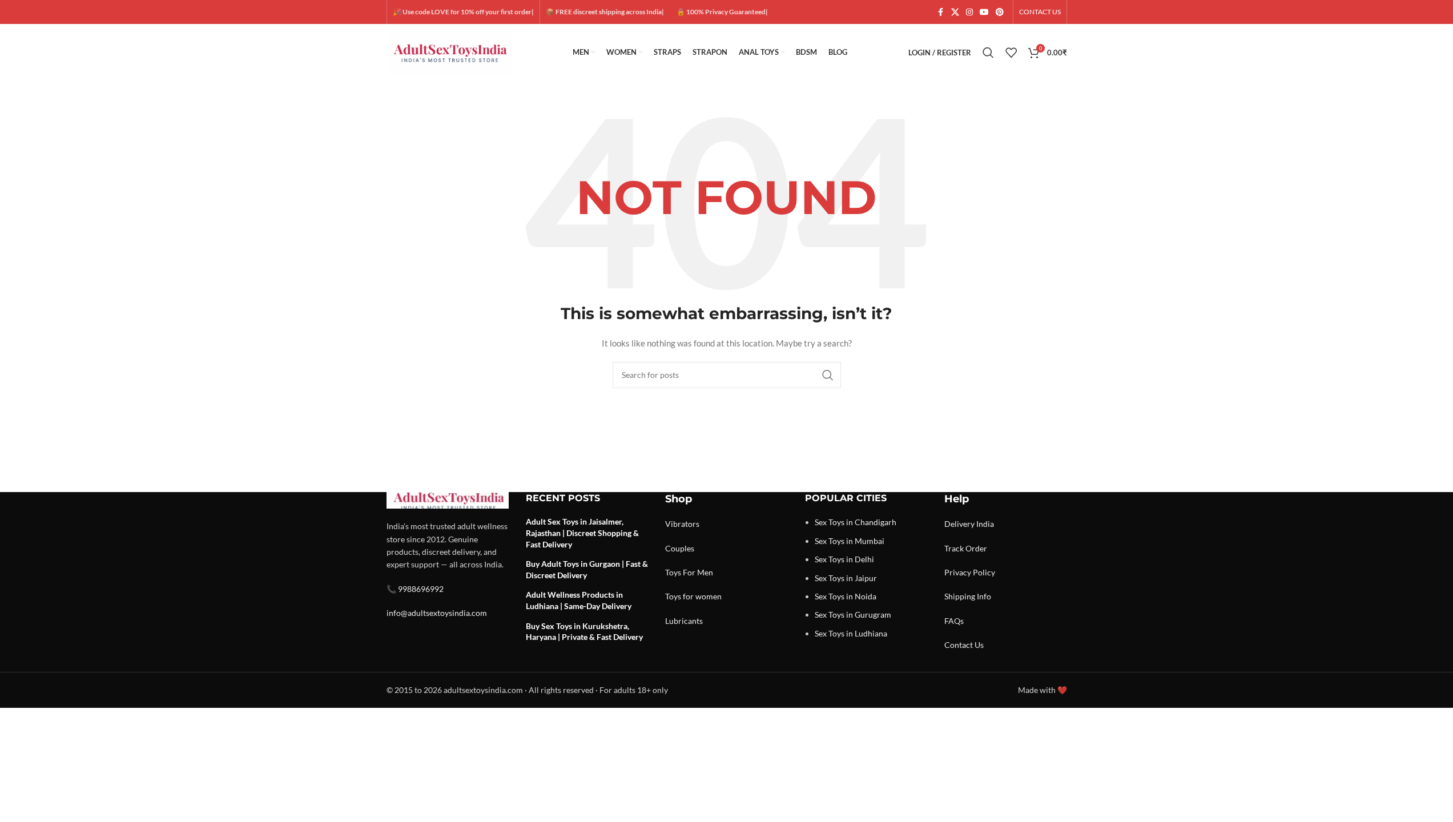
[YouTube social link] (984, 12)
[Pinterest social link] (999, 12)
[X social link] (955, 12)
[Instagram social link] (969, 12)
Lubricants (684, 621)
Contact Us (964, 645)
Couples (679, 548)
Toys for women (693, 596)
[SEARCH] (828, 375)
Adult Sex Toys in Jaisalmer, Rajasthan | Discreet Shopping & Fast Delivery (582, 533)
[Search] (988, 52)
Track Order (965, 548)
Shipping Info (967, 596)
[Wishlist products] (1011, 52)
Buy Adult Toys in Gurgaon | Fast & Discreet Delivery (587, 569)
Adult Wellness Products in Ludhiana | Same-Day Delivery (578, 600)
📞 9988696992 (415, 589)
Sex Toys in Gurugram (853, 614)
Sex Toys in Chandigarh (855, 522)
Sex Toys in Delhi (844, 559)
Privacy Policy (969, 572)
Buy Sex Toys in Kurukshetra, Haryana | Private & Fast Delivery (584, 631)
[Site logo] (449, 52)
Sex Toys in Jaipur (846, 578)
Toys (673, 572)
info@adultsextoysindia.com (437, 613)
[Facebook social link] (941, 12)
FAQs (954, 621)
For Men (698, 572)
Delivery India (969, 524)
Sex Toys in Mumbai (849, 541)
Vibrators (682, 524)
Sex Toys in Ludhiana (851, 633)
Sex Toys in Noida (845, 596)
